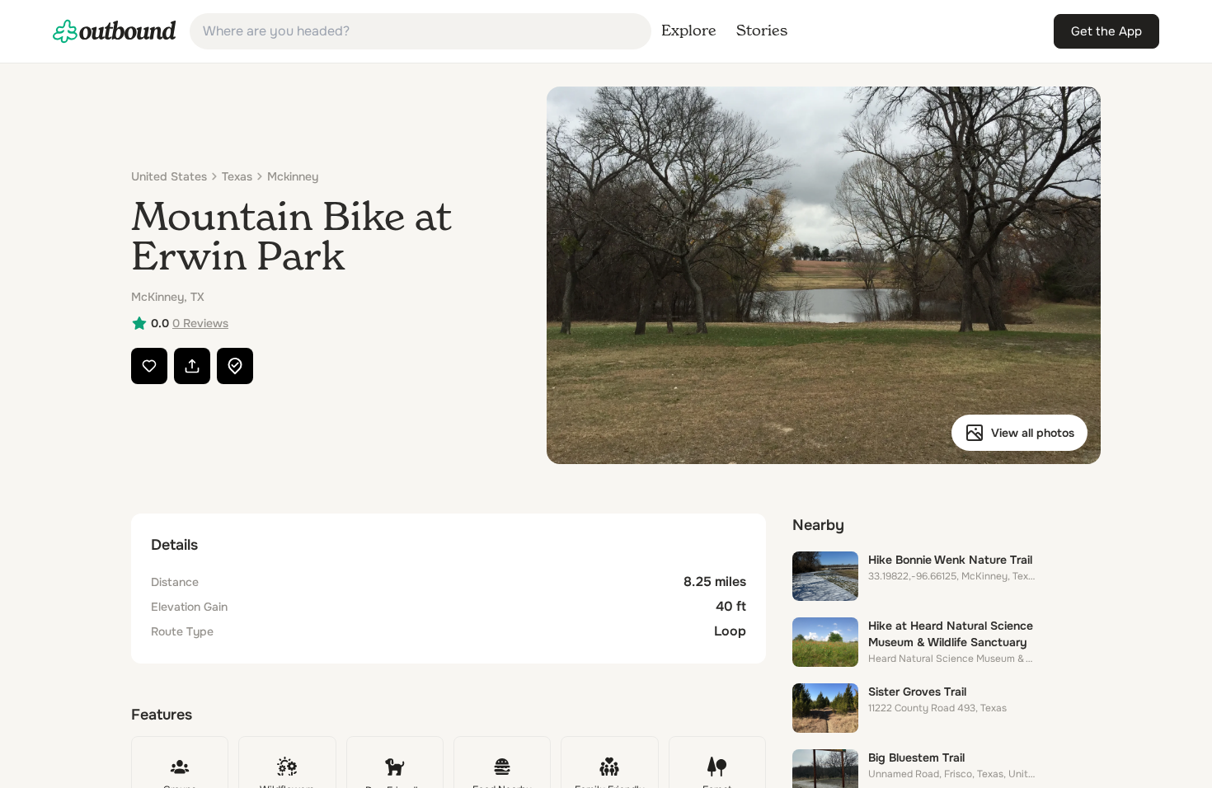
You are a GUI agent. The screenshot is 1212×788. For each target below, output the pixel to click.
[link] (114, 31)
